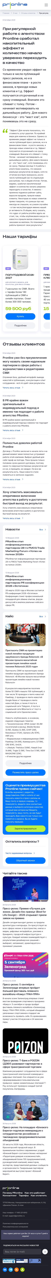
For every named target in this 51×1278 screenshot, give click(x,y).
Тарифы (24, 1196)
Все (41, 529)
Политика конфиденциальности (15, 1223)
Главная (6, 13)
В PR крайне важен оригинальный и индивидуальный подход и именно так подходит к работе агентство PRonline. (23, 408)
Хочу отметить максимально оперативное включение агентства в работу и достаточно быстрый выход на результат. (23, 511)
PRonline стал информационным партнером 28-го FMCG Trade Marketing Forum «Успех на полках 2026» (25, 548)
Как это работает (35, 1193)
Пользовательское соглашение (15, 1227)
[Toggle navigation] (46, 5)
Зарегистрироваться (25, 828)
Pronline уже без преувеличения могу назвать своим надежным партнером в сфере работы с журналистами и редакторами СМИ (25, 365)
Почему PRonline (13, 1193)
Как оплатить (39, 1196)
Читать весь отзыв (11, 388)
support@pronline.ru (17, 1216)
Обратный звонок (25, 860)
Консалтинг (10, 1196)
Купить (20, 316)
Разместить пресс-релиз (26, 772)
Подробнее (20, 325)
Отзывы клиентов (28, 13)
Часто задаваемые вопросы (18, 853)
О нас (15, 13)
